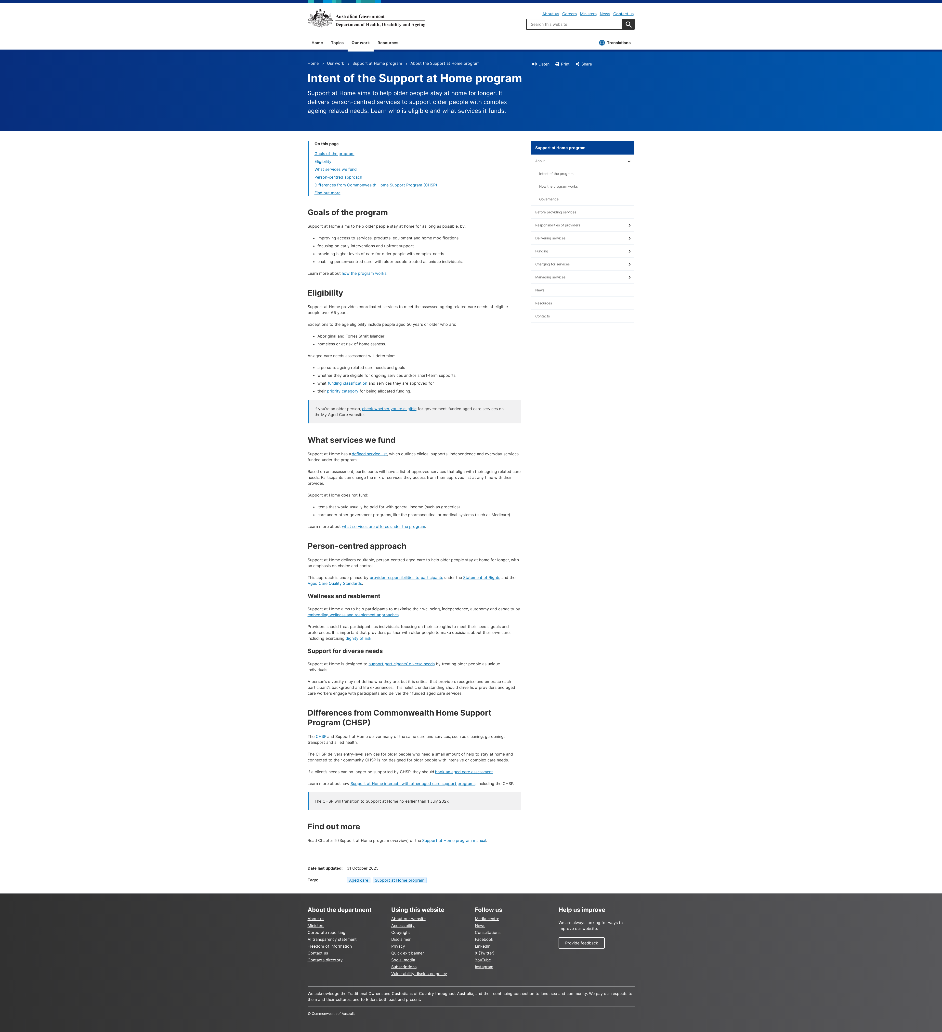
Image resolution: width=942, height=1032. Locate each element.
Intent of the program (556, 173)
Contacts (542, 316)
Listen (544, 64)
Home (317, 42)
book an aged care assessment (464, 771)
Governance (549, 199)
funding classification (347, 383)
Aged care (358, 880)
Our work (361, 42)
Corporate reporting (326, 932)
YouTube (483, 959)
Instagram (484, 966)
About (540, 161)
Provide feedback (581, 943)
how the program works (364, 273)
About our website (408, 918)
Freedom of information (330, 946)
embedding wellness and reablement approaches (353, 614)
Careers (569, 13)
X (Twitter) (485, 953)
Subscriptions (404, 966)
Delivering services (550, 238)
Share (586, 64)
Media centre (487, 918)
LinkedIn (482, 946)
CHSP (321, 736)
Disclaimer (401, 939)
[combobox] (574, 24)
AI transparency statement (332, 939)
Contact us (623, 13)
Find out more (327, 192)
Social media (403, 959)
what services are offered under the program (383, 526)
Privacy (398, 946)
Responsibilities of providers (557, 225)
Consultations (487, 932)
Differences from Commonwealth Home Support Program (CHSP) (375, 185)
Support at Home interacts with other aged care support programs (413, 783)
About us (550, 13)
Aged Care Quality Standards (335, 583)
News (605, 13)
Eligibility (322, 161)
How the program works (558, 186)
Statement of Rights (481, 577)
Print (565, 64)
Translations (619, 42)
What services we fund (335, 169)
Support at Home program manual (454, 840)
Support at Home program (377, 63)
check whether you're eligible (389, 408)
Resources (388, 42)
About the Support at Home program (445, 63)
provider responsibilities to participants (406, 577)
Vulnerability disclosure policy (419, 973)
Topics (337, 42)
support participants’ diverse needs (402, 663)
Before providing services (555, 212)
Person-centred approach (338, 177)
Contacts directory (325, 959)
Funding (541, 251)
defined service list (369, 453)
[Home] (366, 18)
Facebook (484, 939)
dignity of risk (358, 638)
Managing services (550, 277)
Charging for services (552, 264)
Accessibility (403, 925)
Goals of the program (334, 153)
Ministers (588, 13)
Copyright (400, 932)
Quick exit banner (407, 953)
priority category (342, 391)
